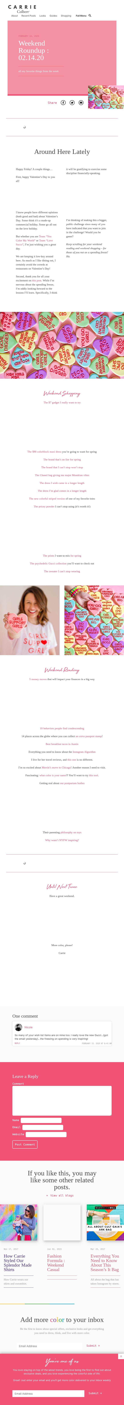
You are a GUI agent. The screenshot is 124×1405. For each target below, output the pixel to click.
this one (71, 759)
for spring (75, 555)
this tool (93, 775)
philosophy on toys (70, 832)
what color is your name (52, 775)
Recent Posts (28, 15)
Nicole (28, 1027)
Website (18, 1134)
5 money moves (38, 679)
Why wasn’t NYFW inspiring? (62, 840)
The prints (48, 555)
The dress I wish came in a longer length (62, 482)
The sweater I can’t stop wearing (62, 571)
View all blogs (62, 1195)
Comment (18, 1083)
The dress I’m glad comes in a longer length (62, 490)
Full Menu (81, 15)
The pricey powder (44, 506)
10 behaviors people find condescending (62, 728)
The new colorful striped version (47, 498)
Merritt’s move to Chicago (56, 767)
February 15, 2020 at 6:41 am (97, 1043)
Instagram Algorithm (84, 751)
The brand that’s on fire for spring (62, 459)
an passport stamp (89, 736)
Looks (42, 15)
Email (17, 1127)
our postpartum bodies (72, 783)
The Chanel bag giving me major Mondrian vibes (62, 475)
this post (36, 280)
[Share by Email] (81, 102)
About (14, 15)
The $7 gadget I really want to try (62, 402)
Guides (53, 15)
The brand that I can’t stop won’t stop (62, 467)
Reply (17, 1043)
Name (16, 1120)
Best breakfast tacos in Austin (62, 744)
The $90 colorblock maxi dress (44, 451)
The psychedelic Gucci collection (48, 563)
